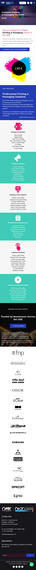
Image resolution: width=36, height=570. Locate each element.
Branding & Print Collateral (18, 195)
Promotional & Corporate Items (18, 222)
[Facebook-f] (19, 567)
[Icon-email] (31, 3)
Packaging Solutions (18, 163)
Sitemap (25, 563)
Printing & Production (18, 132)
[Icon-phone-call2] (28, 3)
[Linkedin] (14, 567)
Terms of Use (12, 563)
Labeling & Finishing (18, 252)
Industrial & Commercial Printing (18, 285)
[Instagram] (17, 567)
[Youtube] (22, 567)
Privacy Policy (19, 563)
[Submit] (30, 555)
